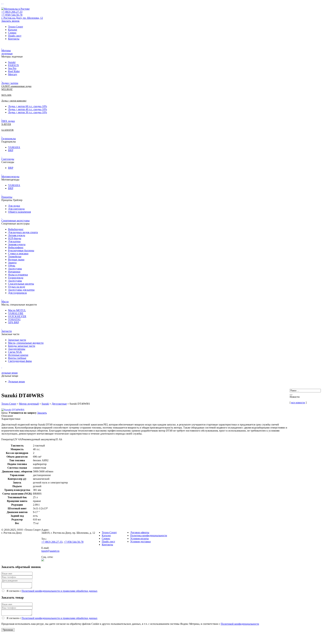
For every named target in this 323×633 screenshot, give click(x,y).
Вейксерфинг (16, 247)
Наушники (14, 271)
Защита (12, 262)
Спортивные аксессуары (15, 220)
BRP (10, 150)
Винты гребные (17, 358)
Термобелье (14, 256)
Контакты (13, 38)
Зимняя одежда (16, 244)
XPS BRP (13, 322)
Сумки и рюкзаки (18, 253)
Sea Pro (12, 68)
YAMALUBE (15, 313)
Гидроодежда (15, 277)
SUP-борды (14, 238)
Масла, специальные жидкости (26, 342)
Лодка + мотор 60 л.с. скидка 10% (27, 106)
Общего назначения (19, 211)
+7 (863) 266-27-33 (11, 11)
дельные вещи (9, 372)
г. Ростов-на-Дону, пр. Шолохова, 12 (22, 17)
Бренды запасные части (21, 345)
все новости (298, 402)
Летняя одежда (16, 235)
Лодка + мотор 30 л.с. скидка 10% (27, 112)
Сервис (12, 32)
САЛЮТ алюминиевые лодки (16, 86)
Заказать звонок (10, 20)
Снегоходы (7, 159)
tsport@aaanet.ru (50, 550)
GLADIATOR (7, 130)
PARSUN (13, 65)
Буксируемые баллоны (21, 250)
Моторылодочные (7, 52)
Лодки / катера (9, 83)
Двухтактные (59, 403)
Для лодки (14, 205)
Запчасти (6, 331)
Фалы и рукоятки (18, 274)
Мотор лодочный (29, 403)
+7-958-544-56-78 (73, 541)
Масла (5, 301)
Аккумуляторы (16, 349)
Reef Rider (14, 71)
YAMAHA (14, 147)
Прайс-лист (14, 35)
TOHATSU (14, 319)
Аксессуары (15, 268)
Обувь (11, 265)
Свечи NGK (15, 352)
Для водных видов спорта (23, 232)
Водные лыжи (16, 259)
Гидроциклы (8, 138)
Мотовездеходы (10, 176)
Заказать (42, 412)
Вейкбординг (16, 229)
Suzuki (11, 62)
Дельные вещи (16, 381)
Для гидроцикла (17, 292)
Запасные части (17, 339)
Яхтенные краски (18, 355)
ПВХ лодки (8, 121)
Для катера (14, 241)
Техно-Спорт (15, 26)
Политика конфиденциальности (148, 535)
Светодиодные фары (20, 361)
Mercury (12, 74)
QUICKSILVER (17, 316)
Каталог (12, 29)
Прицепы (6, 197)
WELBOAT (7, 89)
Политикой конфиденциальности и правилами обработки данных (59, 590)
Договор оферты (139, 532)
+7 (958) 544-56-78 (11, 14)
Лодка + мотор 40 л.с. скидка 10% (27, 109)
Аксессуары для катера (21, 289)
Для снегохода (16, 208)
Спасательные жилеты (21, 283)
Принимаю (8, 630)
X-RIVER (6, 124)
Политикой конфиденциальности (240, 623)
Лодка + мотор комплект (13, 100)
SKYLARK (6, 95)
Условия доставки (140, 541)
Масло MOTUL (17, 310)
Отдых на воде (16, 286)
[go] (291, 394)
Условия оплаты (139, 538)
